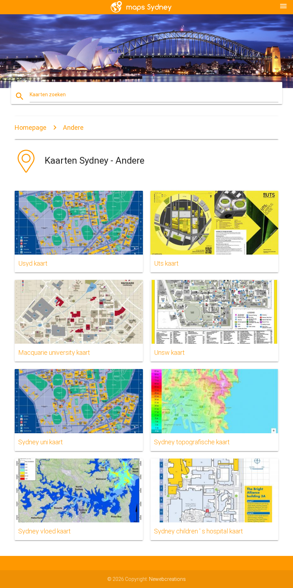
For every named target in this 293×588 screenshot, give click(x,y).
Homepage (30, 127)
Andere (73, 127)
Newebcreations (167, 579)
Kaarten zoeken (48, 94)
